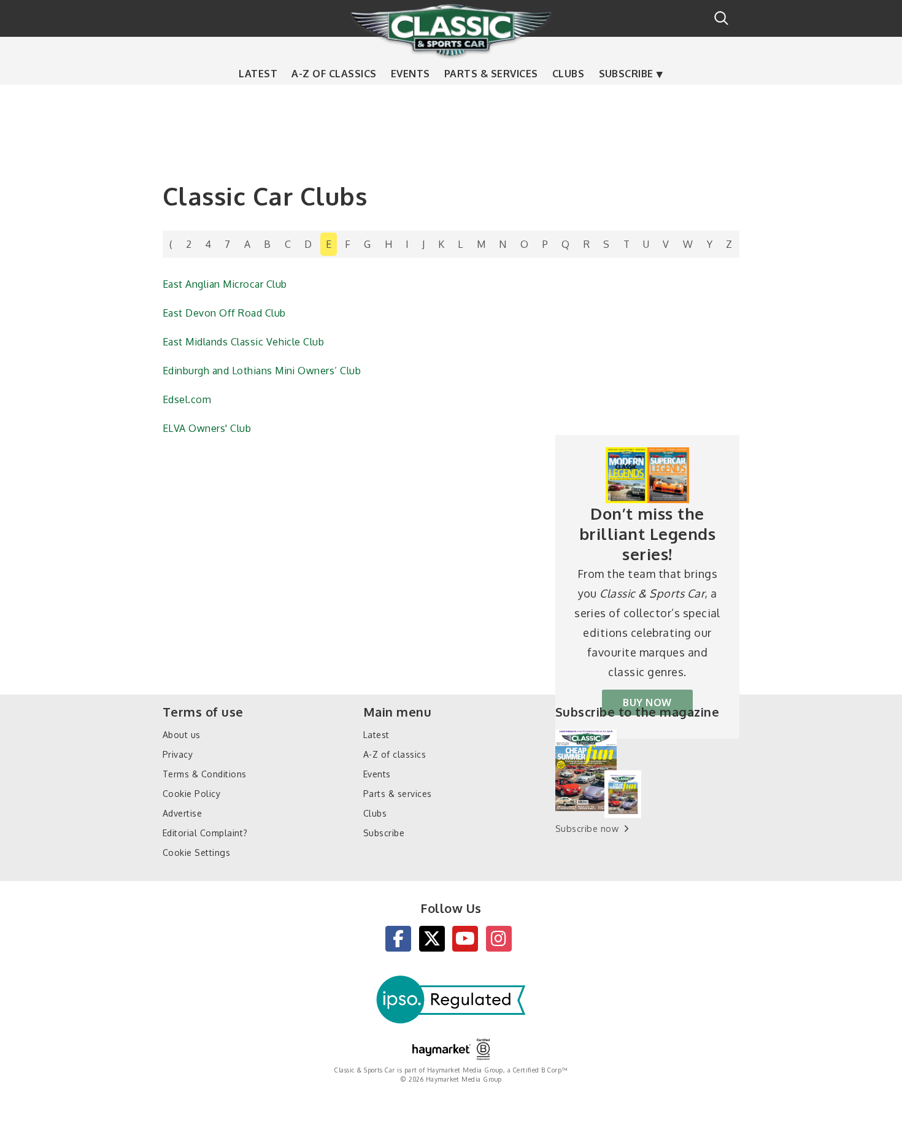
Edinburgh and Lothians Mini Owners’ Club (262, 370)
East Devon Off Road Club (224, 313)
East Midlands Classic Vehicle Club (243, 342)
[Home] (451, 30)
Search (721, 18)
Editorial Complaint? (205, 833)
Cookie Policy (191, 793)
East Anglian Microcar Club (225, 284)
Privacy (178, 754)
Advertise (182, 813)
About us (182, 734)
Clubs (568, 73)
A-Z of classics (333, 73)
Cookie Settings (196, 852)
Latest (258, 73)
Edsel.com (187, 399)
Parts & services (491, 73)
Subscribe (626, 73)
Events (410, 73)
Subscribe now (587, 828)
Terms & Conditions (205, 774)
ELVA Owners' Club (207, 428)
